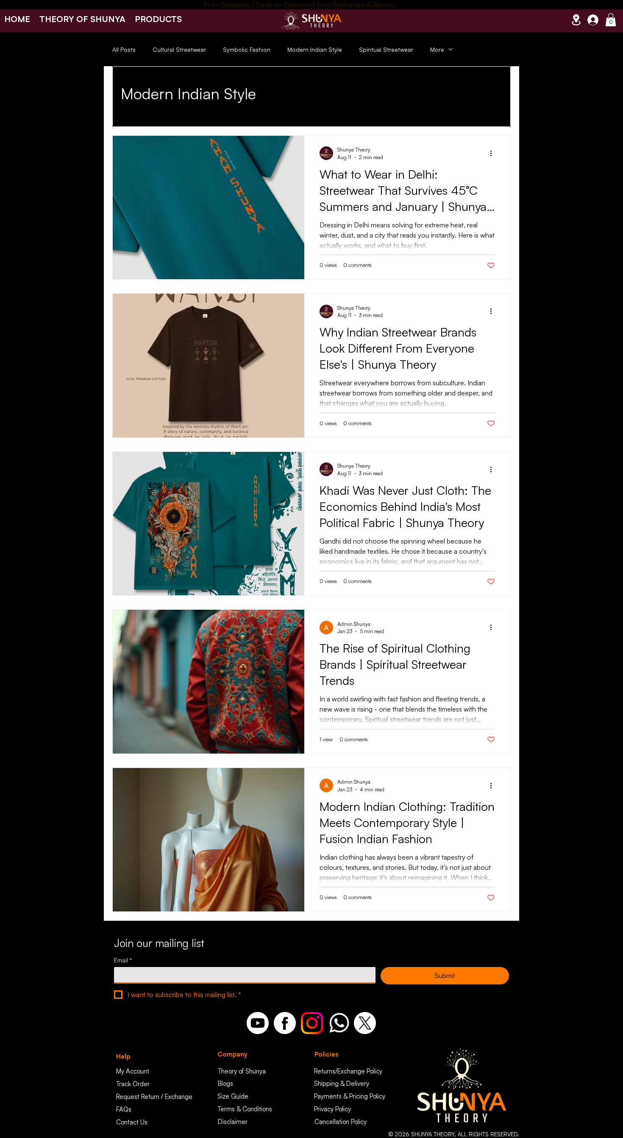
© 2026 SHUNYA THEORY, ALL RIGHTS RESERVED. (454, 1134)
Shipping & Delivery (341, 1083)
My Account (132, 1071)
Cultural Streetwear (179, 49)
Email (123, 960)
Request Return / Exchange (154, 1097)
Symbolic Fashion (246, 49)
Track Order (133, 1084)
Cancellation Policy (340, 1122)
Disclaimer (233, 1122)
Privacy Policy (332, 1109)
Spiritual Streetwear (386, 49)
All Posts (124, 49)
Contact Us (131, 1122)
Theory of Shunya (242, 1071)
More (437, 49)
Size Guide (232, 1096)
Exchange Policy (359, 1071)
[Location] (575, 19)
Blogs (225, 1083)
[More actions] (494, 153)
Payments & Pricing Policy (349, 1096)
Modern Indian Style (314, 49)
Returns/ (325, 1071)
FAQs (123, 1109)
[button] (158, 19)
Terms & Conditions (244, 1109)
